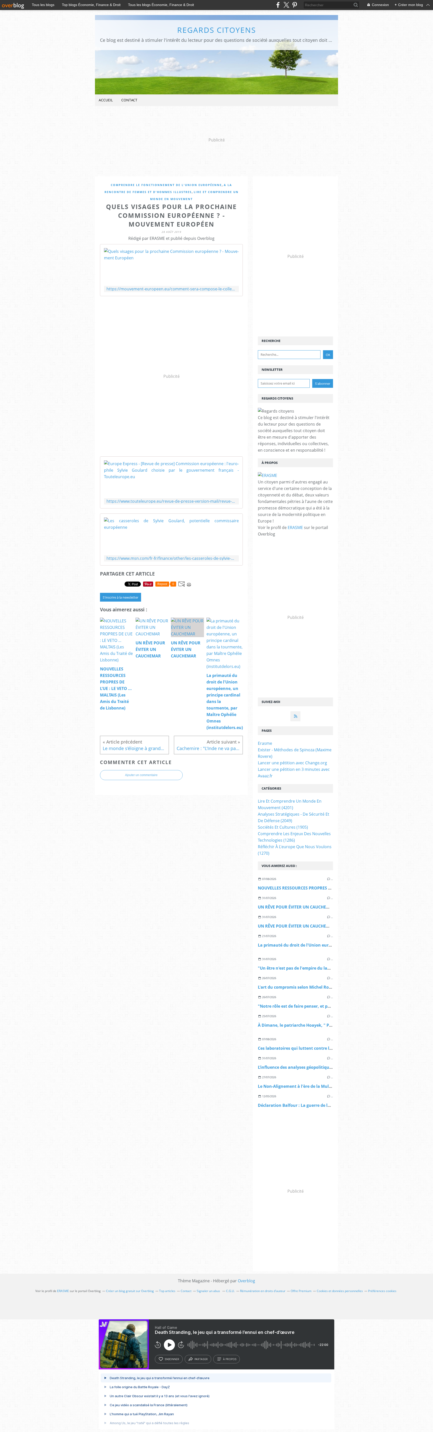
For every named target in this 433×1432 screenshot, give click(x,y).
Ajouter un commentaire (141, 775)
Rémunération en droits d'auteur (262, 1291)
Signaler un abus (209, 1291)
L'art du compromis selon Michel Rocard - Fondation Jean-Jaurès (321, 987)
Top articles (167, 1291)
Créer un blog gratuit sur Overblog (130, 1291)
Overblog (246, 1281)
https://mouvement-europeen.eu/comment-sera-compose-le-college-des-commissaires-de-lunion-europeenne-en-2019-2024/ (171, 289)
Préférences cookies (382, 1291)
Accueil (106, 100)
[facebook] (278, 5)
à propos (229, 1359)
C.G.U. (230, 1291)
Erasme (265, 743)
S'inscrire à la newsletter (120, 597)
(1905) (283, 827)
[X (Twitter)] (286, 5)
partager (201, 1359)
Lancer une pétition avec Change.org (292, 763)
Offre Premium (301, 1291)
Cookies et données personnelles (340, 1291)
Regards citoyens (216, 30)
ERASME (295, 527)
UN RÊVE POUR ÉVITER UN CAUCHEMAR (296, 907)
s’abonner (172, 1359)
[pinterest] (294, 5)
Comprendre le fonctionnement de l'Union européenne (166, 185)
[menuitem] (106, 100)
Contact (129, 100)
